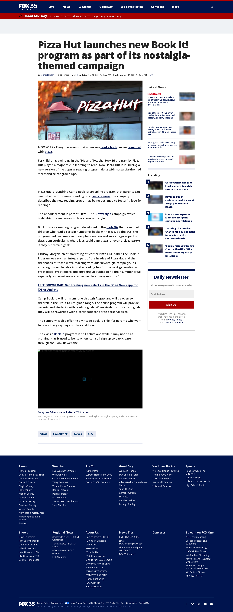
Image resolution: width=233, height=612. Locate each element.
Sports (190, 466)
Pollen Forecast (60, 493)
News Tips (126, 532)
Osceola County (27, 501)
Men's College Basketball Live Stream (198, 560)
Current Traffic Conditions (99, 474)
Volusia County (26, 508)
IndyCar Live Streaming (197, 555)
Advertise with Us (94, 567)
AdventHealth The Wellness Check (133, 484)
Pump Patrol (92, 470)
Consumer (60, 434)
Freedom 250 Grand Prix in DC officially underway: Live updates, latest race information (161, 101)
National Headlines (28, 478)
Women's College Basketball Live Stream (197, 567)
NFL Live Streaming (196, 536)
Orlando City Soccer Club (198, 481)
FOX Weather (59, 497)
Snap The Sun (59, 505)
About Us (92, 532)
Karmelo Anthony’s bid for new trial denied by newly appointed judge (161, 159)
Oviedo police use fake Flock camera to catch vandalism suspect (178, 186)
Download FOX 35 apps (98, 563)
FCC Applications (94, 586)
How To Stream (27, 536)
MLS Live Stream (194, 576)
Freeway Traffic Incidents (98, 478)
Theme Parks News (162, 474)
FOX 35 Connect (127, 554)
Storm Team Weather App (65, 501)
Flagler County (26, 486)
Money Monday (127, 504)
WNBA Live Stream (195, 572)
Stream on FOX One (200, 532)
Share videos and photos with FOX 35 (132, 549)
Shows (23, 532)
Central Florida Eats (29, 559)
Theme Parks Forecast (64, 486)
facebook (186, 604)
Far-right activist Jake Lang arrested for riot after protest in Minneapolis (162, 145)
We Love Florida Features (165, 470)
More (175, 7)
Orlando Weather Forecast (66, 478)
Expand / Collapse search (212, 6)
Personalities (92, 548)
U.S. (91, 434)
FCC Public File (93, 582)
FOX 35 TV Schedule (29, 540)
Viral (74, 75)
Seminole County (27, 505)
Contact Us (91, 544)
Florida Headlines (27, 470)
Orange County (26, 497)
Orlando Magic (193, 477)
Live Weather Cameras (64, 470)
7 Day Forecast (60, 482)
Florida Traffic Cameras (98, 482)
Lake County (25, 489)
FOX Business (63, 75)
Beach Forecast (60, 489)
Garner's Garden (127, 492)
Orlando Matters (27, 548)
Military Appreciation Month (29, 518)
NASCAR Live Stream (196, 551)
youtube (205, 604)
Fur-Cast (123, 496)
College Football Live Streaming (196, 542)
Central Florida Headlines (31, 474)
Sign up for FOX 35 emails (99, 559)
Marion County (26, 493)
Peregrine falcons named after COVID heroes (64, 412)
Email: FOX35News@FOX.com (131, 542)
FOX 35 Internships (95, 556)
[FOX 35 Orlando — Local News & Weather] (29, 7)
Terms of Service (173, 322)
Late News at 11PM (29, 552)
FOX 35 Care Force (128, 474)
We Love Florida (127, 470)
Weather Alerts (60, 474)
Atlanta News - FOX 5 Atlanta (63, 552)
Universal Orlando (161, 486)
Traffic (90, 466)
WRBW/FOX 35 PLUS (96, 575)
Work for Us (92, 552)
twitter (192, 604)
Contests (158, 532)
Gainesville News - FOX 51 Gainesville (65, 538)
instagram (198, 604)
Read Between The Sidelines (195, 472)
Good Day (126, 466)
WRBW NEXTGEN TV (96, 571)
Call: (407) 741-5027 (129, 536)
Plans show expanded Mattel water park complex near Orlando (178, 217)
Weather (58, 466)
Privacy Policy (174, 319)
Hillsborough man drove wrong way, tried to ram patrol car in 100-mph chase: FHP (162, 131)
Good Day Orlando (28, 544)
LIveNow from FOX (29, 556)
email (211, 604)
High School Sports (195, 485)
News (78, 434)
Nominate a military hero (32, 512)
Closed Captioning (95, 578)
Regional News (63, 532)
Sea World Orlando (162, 482)
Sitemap (23, 523)
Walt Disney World (161, 478)
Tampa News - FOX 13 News (64, 545)
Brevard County (27, 482)
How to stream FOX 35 (97, 536)
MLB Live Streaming (196, 547)
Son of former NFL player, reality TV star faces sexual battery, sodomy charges (161, 115)
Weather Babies (127, 478)
